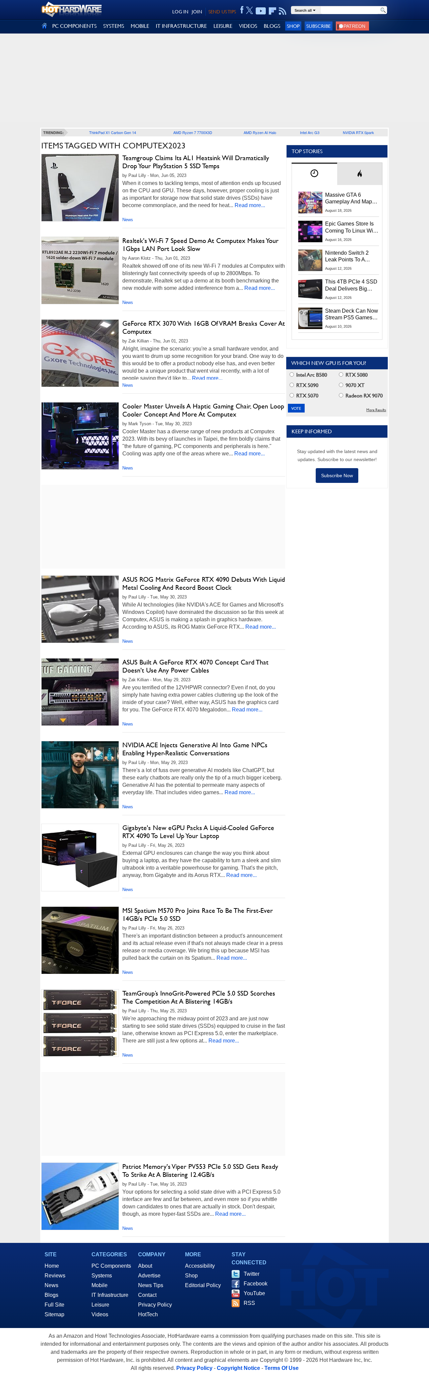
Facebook (255, 1283)
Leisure (100, 1305)
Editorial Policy (203, 1285)
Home (52, 1266)
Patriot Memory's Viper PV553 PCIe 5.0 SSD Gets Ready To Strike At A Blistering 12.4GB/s (200, 1170)
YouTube (254, 1293)
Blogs (51, 1295)
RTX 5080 (356, 375)
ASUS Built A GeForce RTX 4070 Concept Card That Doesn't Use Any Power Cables (195, 666)
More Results (376, 410)
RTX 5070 (306, 395)
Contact (147, 1295)
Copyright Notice (238, 1368)
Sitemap (54, 1314)
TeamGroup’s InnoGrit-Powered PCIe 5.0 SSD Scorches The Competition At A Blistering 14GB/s (198, 997)
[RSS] (283, 11)
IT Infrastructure (109, 1295)
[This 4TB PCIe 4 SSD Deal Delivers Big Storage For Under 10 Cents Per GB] (310, 289)
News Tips (150, 1285)
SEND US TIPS (222, 11)
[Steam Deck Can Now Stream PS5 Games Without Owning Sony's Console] (310, 318)
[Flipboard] (272, 11)
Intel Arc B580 (311, 375)
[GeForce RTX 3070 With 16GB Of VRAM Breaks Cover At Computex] (80, 353)
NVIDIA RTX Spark (358, 132)
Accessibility (200, 1266)
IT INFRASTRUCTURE (181, 26)
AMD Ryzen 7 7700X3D (192, 132)
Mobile (99, 1285)
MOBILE (140, 26)
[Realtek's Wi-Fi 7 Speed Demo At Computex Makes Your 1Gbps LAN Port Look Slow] (80, 270)
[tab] (314, 174)
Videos (99, 1314)
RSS (249, 1303)
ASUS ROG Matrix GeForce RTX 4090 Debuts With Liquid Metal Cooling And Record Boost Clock (203, 583)
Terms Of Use (281, 1368)
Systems (101, 1275)
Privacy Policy (155, 1305)
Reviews (55, 1275)
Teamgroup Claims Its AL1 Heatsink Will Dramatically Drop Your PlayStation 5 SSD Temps (195, 162)
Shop (293, 26)
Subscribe (318, 26)
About (145, 1266)
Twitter (251, 1274)
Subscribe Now (337, 475)
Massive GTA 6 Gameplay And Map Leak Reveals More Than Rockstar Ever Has (348, 198)
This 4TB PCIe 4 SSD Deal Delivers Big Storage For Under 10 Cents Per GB (351, 285)
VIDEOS (248, 26)
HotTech (148, 1314)
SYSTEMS (113, 26)
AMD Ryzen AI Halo (260, 132)
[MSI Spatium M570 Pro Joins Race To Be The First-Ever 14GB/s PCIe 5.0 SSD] (80, 940)
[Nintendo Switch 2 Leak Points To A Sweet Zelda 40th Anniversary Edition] (310, 260)
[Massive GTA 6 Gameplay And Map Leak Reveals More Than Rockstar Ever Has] (310, 202)
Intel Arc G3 (309, 132)
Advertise (149, 1275)
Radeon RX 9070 (363, 395)
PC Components (111, 1266)
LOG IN (180, 11)
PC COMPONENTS (74, 26)
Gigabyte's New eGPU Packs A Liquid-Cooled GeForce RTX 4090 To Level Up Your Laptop (198, 832)
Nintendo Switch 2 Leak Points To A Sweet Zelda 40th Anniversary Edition (348, 256)
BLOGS (272, 26)
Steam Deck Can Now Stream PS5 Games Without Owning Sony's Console (351, 314)
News (127, 219)
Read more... (250, 205)
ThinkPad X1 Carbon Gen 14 (112, 132)
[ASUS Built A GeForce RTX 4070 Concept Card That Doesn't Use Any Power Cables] (80, 691)
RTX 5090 (306, 385)
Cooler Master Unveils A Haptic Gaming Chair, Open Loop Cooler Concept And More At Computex (203, 410)
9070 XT (354, 385)
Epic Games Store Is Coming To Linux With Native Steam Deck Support (351, 227)
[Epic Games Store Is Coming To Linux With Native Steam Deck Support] (310, 231)
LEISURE (222, 26)
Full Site (54, 1305)
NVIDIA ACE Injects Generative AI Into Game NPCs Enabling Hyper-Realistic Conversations (194, 749)
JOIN (197, 11)
